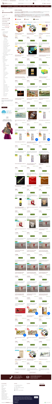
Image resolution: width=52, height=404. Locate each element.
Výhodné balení (6, 52)
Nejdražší (26, 22)
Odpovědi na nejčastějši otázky (18, 377)
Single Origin (5, 39)
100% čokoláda (6, 37)
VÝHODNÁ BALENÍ (5, 59)
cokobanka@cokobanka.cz (36, 376)
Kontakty (27, 0)
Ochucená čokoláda (6, 43)
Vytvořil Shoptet (48, 402)
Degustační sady (6, 44)
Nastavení (16, 402)
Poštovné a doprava (21, 0)
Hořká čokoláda (6, 36)
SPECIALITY (4, 57)
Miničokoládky (5, 48)
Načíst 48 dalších (32, 372)
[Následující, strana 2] (48, 372)
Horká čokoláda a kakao (7, 45)
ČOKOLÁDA (4, 35)
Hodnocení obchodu (4, 394)
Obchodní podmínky (4, 398)
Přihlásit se (4, 107)
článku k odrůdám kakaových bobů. (36, 16)
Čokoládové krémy (6, 46)
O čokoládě (3, 392)
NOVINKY (4, 58)
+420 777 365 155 (17, 376)
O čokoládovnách (4, 390)
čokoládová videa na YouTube (19, 390)
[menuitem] (10, 6)
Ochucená (5, 38)
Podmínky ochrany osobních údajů (6, 399)
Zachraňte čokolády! (5, 31)
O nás (30, 0)
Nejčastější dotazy (4, 391)
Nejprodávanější (30, 22)
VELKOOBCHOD (34, 0)
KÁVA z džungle (5, 53)
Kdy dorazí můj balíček (4, 393)
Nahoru (17, 372)
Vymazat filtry (7, 26)
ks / (42, 385)
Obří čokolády (5, 47)
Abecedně (35, 22)
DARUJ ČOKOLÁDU (5, 32)
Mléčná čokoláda (6, 40)
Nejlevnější (21, 22)
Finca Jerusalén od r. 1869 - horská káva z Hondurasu (8, 55)
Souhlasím (36, 397)
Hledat (33, 3)
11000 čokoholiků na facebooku (19, 387)
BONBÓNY (4, 56)
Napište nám (3, 389)
